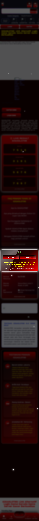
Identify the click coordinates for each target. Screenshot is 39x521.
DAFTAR (11, 257)
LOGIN (28, 257)
